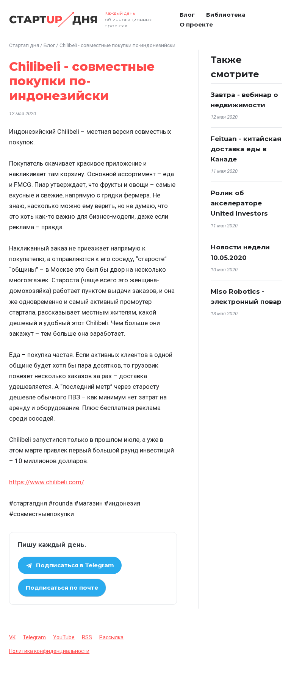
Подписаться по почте (62, 587)
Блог (187, 14)
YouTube (64, 637)
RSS (87, 637)
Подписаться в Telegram (75, 565)
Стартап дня (24, 45)
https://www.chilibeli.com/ (46, 482)
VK (12, 637)
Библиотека (226, 14)
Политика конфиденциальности (49, 651)
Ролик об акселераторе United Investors (239, 203)
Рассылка (111, 637)
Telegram (34, 637)
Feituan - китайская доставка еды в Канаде (246, 149)
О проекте (196, 24)
